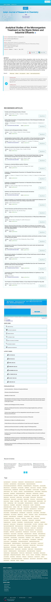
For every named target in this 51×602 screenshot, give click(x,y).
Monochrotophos (41, 508)
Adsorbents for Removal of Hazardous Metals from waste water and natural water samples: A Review (24, 246)
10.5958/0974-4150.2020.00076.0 (13, 142)
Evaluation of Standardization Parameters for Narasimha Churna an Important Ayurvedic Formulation (23, 183)
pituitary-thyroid (22, 489)
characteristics (42, 489)
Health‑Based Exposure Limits (34, 541)
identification (6, 508)
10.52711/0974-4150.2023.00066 (13, 195)
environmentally (42, 485)
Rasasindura (14, 522)
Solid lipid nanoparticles (12, 550)
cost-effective (6, 483)
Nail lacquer (24, 556)
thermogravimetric (20, 524)
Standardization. (20, 522)
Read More (42, 116)
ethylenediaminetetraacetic (29, 481)
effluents (16, 73)
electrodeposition (7, 527)
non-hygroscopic (29, 512)
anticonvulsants (40, 531)
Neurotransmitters (14, 537)
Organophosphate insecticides (9, 510)
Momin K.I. (16, 36)
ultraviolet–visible (33, 545)
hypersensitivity (13, 533)
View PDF (33, 52)
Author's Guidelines (12, 330)
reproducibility (12, 520)
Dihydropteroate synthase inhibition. (31, 535)
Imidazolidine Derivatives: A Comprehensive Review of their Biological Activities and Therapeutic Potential (25, 120)
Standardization (24, 520)
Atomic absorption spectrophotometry (10, 485)
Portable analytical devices (20, 493)
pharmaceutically (39, 558)
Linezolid (31, 504)
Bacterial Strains (6, 560)
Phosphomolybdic (42, 506)
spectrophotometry (38, 481)
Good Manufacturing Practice (23, 541)
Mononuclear (31, 514)
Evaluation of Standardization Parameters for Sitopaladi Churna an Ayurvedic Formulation (23, 173)
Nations (5, 539)
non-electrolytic (36, 512)
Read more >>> (44, 318)
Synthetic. (22, 560)
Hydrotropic (39, 487)
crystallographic (20, 516)
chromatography (14, 487)
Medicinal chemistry (20, 535)
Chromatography (19, 508)
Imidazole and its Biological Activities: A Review (16, 130)
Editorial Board (22, 597)
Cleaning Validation (14, 541)
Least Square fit (37, 556)
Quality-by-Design (7, 499)
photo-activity (21, 529)
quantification (12, 493)
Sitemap (30, 597)
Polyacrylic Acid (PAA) (27, 524)
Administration (6, 497)
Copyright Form (10, 337)
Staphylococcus (20, 514)
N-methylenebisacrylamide (28, 522)
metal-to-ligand (42, 512)
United (42, 537)
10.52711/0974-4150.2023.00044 (13, 159)
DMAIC (22, 501)
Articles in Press (7, 587)
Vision (33, 537)
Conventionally (29, 518)
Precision (32, 554)
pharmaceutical (6, 493)
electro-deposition (7, 529)
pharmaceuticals (12, 524)
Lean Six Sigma (16, 501)
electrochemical (13, 527)
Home (5, 597)
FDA (45, 501)
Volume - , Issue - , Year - (16, 49)
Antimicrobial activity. (12, 516)
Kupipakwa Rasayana (7, 522)
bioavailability (12, 504)
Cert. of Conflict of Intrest (13, 340)
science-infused (6, 541)
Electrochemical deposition (29, 529)
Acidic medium (40, 524)
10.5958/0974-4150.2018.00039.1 (13, 277)
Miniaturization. (21, 495)
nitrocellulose (12, 556)
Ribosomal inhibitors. (34, 506)
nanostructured (40, 543)
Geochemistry (17, 518)
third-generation (36, 485)
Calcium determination (21, 483)
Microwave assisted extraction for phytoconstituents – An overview (21, 147)
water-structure (33, 487)
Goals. (20, 539)
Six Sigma (11, 501)
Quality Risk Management (16, 543)
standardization (37, 520)
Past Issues (6, 586)
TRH (11, 491)
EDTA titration (20, 485)
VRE (21, 506)
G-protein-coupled (36, 489)
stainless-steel (26, 527)
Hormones (15, 491)
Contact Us (13, 4)
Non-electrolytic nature (43, 514)
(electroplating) (20, 527)
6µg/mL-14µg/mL (6, 554)
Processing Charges (11, 344)
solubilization (27, 487)
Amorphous (6, 516)
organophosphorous (33, 508)
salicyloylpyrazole (22, 512)
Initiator (46, 524)
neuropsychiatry (6, 537)
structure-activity (33, 531)
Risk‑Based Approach (7, 543)
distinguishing (26, 508)
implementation (26, 499)
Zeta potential (38, 550)
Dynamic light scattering (31, 550)
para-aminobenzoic (19, 531)
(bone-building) (36, 552)
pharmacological (20, 533)
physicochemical (33, 543)
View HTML (42, 52)
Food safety (16, 495)
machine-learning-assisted (40, 499)
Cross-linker (35, 524)
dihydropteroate (26, 531)
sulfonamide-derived (27, 533)
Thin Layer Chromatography (27, 510)
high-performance (7, 487)
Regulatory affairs (40, 501)
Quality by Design (6, 552)
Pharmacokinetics (26, 506)
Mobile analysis (28, 493)
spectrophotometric (7, 481)
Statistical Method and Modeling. (16, 558)
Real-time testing (35, 493)
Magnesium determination (30, 483)
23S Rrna (14, 506)
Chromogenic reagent (37, 510)
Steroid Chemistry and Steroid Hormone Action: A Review (18, 208)
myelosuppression (26, 504)
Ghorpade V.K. (21, 36)
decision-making (37, 491)
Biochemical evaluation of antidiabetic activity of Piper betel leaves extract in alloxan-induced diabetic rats (25, 255)
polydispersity (19, 545)
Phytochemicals (26, 558)
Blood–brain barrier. (29, 552)
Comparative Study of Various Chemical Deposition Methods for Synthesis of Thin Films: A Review (24, 273)
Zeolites (32, 516)
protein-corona (12, 545)
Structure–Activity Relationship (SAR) (10, 535)
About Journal (7, 4)
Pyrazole (36, 514)
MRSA (18, 506)
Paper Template (10, 333)
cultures (27, 73)
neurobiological (28, 489)
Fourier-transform (40, 545)
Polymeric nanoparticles (22, 550)
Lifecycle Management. (25, 543)
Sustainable (10, 539)
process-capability (26, 497)
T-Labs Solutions (10, 600)
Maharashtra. (23, 518)
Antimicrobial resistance (8, 506)
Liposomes (5, 550)
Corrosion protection (38, 529)
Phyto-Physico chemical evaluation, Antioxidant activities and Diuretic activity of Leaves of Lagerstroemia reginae (25, 236)
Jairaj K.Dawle (10, 36)
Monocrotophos (6, 512)
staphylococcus (6, 504)
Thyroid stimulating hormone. (29, 491)
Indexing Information (12, 347)
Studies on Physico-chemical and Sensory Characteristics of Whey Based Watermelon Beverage (25, 217)
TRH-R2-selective (7, 491)
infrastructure (32, 499)
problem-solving (19, 497)
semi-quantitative (27, 516)
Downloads (6, 589)
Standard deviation (7, 558)
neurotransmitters (42, 535)
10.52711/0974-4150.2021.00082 (13, 249)
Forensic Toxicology (18, 510)
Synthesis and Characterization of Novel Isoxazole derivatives (19, 191)
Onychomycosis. (30, 556)
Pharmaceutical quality (32, 501)
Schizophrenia (28, 537)
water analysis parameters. (35, 73)
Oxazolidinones (37, 504)
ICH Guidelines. (37, 554)
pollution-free (18, 520)
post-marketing (19, 499)
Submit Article (10, 326)
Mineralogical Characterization (9, 518)
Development (15, 539)
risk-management (33, 539)
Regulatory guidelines (14, 552)
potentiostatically (40, 527)
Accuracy (27, 554)
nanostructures (6, 545)
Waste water (12, 73)
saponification (36, 522)
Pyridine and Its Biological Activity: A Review (15, 112)
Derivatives (21, 491)
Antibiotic (45, 558)
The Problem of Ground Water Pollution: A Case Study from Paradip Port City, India (24, 281)
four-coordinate (13, 514)
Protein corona (21, 552)
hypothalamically (15, 489)
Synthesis (25, 514)
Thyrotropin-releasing (7, 489)
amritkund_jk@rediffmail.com (12, 38)
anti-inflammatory (7, 533)
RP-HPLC (23, 554)
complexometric (21, 481)
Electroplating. (6, 531)
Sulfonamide (35, 533)
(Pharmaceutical (33, 497)
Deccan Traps (37, 516)
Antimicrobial (13, 560)
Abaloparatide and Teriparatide (16, 554)
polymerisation (6, 524)
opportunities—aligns (35, 495)
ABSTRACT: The (44, 554)
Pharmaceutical (44, 491)
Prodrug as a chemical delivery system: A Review (16, 164)
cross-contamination (25, 539)
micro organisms (22, 73)
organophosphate (12, 508)
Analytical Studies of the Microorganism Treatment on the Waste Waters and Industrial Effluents (26, 30)
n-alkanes (42, 556)
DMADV (25, 501)
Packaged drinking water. (28, 485)
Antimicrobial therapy (41, 533)
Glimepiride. (45, 487)
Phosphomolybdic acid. (14, 512)
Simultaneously (39, 539)
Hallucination (37, 537)
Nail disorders (18, 556)
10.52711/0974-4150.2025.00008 (13, 125)
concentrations (14, 481)
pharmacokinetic (19, 504)
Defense (17, 560)
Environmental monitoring (8, 495)
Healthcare (41, 493)
